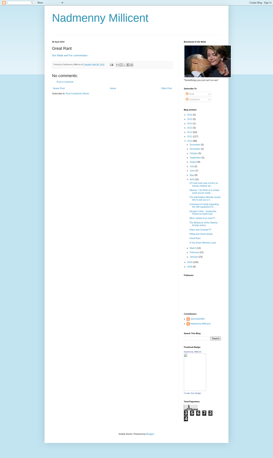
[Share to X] (124, 65)
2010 (190, 141)
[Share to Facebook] (128, 65)
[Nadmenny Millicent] (195, 390)
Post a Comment (65, 82)
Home (113, 88)
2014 (190, 123)
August (193, 162)
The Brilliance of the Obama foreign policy (203, 224)
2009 (190, 262)
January (194, 257)
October (194, 153)
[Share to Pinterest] (132, 65)
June (192, 170)
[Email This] (117, 65)
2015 (190, 119)
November (195, 149)
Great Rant (194, 238)
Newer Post (59, 88)
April (192, 179)
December (195, 144)
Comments (194, 99)
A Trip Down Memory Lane (202, 242)
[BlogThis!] (121, 65)
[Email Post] (111, 64)
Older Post (166, 88)
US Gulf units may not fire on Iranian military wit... (203, 184)
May (192, 175)
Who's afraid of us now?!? (202, 218)
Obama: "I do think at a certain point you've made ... (204, 191)
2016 (190, 114)
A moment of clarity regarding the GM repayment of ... (204, 205)
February (194, 252)
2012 (190, 132)
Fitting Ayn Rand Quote (201, 234)
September (196, 157)
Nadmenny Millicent (100, 18)
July (192, 166)
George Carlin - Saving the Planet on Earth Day (202, 212)
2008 (190, 266)
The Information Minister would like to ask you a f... (204, 198)
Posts (191, 94)
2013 (190, 127)
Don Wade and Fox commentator (69, 55)
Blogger (150, 434)
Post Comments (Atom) (77, 93)
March (193, 248)
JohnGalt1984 (197, 319)
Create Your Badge (192, 393)
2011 (190, 136)
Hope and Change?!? (200, 229)
